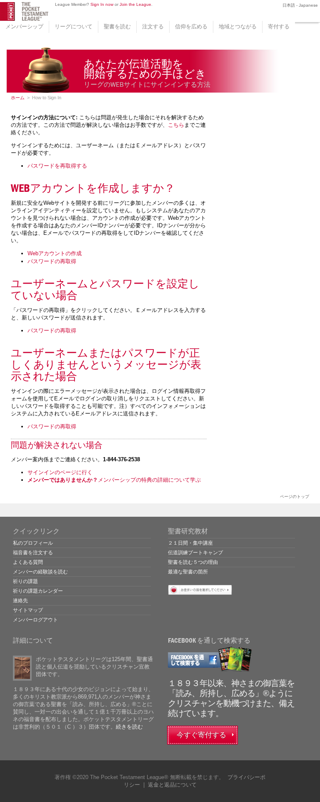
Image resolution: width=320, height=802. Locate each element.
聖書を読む (117, 26)
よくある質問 (28, 562)
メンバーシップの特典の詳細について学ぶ (114, 480)
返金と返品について (172, 785)
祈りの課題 (25, 581)
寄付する (279, 26)
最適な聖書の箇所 (188, 572)
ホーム (18, 97)
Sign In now (101, 4)
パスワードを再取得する (57, 166)
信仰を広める (191, 26)
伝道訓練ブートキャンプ (195, 553)
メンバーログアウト (35, 620)
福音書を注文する (33, 553)
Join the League (135, 4)
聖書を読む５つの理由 (193, 562)
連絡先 (20, 600)
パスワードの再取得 (52, 261)
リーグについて (73, 26)
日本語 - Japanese (299, 5)
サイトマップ (28, 610)
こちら (176, 125)
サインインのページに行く (60, 472)
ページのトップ (294, 496)
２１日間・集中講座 (190, 543)
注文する (153, 26)
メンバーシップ (24, 26)
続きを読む (129, 727)
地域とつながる (238, 26)
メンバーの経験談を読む (40, 572)
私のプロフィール (33, 543)
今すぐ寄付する (201, 735)
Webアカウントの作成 (55, 253)
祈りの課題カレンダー (38, 591)
